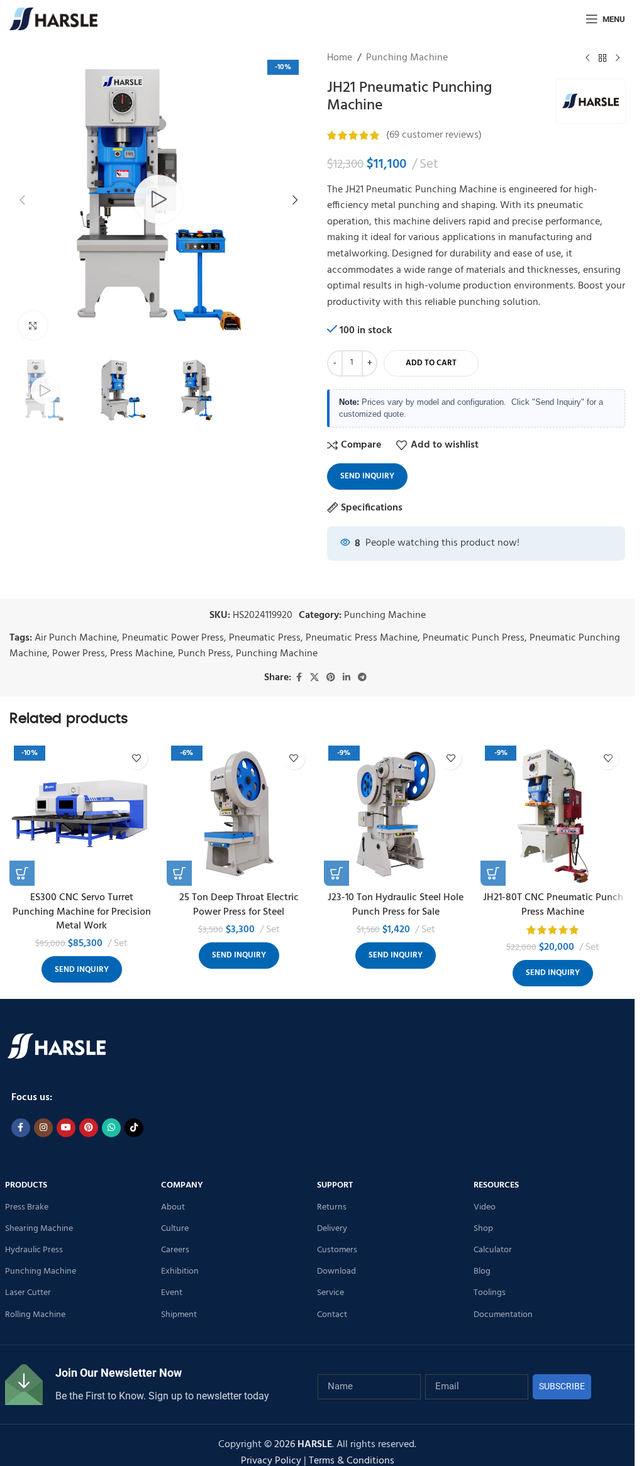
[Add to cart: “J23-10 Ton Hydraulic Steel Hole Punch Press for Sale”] (336, 873)
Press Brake (26, 1207)
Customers (337, 1250)
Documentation (503, 1315)
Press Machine (141, 654)
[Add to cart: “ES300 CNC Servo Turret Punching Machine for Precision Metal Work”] (22, 873)
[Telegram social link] (362, 678)
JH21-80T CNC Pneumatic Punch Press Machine (553, 905)
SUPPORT (335, 1185)
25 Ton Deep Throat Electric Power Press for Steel (239, 905)
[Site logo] (53, 19)
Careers (175, 1250)
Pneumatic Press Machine (362, 638)
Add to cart (431, 363)
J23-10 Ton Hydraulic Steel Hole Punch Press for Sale (396, 905)
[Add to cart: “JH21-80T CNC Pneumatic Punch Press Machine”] (493, 873)
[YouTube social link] (66, 1127)
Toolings (490, 1293)
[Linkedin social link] (346, 678)
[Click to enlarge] (33, 325)
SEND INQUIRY (367, 476)
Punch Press (204, 654)
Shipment (179, 1315)
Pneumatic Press (265, 638)
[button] (22, 199)
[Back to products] (602, 58)
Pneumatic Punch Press (474, 638)
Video (485, 1207)
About (173, 1207)
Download (336, 1271)
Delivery (332, 1228)
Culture (175, 1228)
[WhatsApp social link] (111, 1127)
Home (339, 58)
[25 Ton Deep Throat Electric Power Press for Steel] (239, 813)
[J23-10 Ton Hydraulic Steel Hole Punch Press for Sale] (396, 813)
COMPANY (182, 1185)
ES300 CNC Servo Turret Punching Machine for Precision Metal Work (82, 912)
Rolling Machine (35, 1315)
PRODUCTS (26, 1185)
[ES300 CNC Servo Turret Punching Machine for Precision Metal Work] (81, 813)
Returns (332, 1207)
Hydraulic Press (34, 1250)
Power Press (78, 654)
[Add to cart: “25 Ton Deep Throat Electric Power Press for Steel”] (179, 873)
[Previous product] (587, 58)
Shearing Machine (39, 1228)
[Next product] (617, 58)
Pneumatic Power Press (173, 638)
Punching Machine (407, 58)
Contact (332, 1315)
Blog (482, 1271)
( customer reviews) (434, 135)
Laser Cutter (28, 1293)
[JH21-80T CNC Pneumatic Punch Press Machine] (552, 813)
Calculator (493, 1250)
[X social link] (314, 678)
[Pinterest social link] (331, 678)
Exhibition (180, 1271)
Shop (483, 1228)
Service (330, 1293)
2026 (303, 1444)
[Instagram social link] (43, 1127)
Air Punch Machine (76, 638)
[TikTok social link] (134, 1127)
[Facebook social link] (298, 678)
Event (171, 1293)
